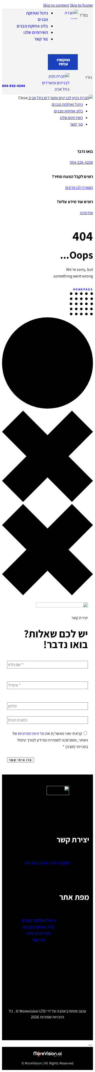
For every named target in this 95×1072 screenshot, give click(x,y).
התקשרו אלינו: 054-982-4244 (47, 863)
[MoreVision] (47, 1054)
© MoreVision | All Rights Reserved (47, 1063)
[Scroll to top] (90, 1043)
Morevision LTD (33, 1011)
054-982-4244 (13, 85)
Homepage (83, 289)
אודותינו (86, 212)
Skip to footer (81, 5)
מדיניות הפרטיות (31, 733)
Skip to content (56, 5)
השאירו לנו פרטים (79, 187)
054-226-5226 (81, 162)
